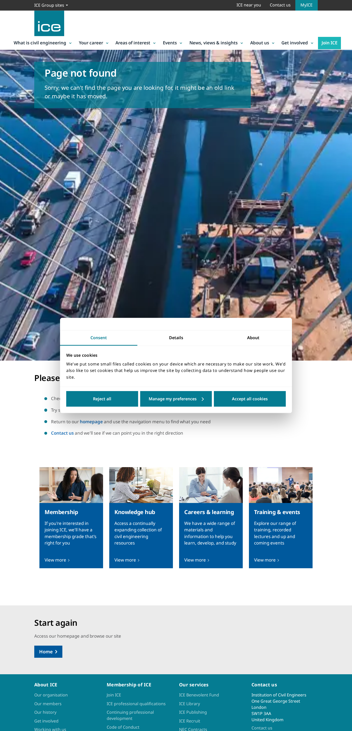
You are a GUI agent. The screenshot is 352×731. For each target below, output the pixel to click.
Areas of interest (132, 43)
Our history (45, 712)
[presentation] (71, 517)
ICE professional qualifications (136, 703)
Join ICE (329, 43)
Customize (176, 399)
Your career (91, 43)
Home (46, 651)
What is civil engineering (40, 43)
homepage (91, 422)
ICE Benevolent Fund (199, 695)
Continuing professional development (130, 715)
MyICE (306, 5)
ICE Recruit (189, 721)
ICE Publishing (193, 712)
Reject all (102, 399)
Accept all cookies (250, 399)
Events (170, 43)
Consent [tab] (98, 337)
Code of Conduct (123, 727)
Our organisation (51, 695)
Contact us (280, 5)
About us (259, 43)
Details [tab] (176, 337)
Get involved (294, 43)
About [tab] (253, 337)
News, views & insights (213, 43)
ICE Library (189, 703)
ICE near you (249, 5)
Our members (48, 703)
